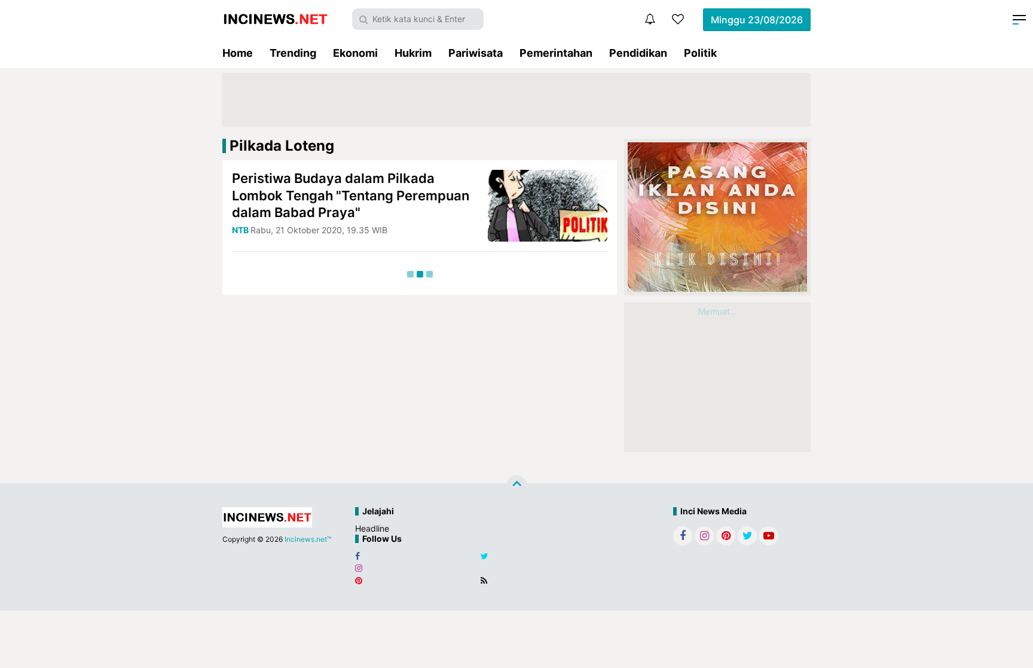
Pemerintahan (555, 53)
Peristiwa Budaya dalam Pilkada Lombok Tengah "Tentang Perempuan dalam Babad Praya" (350, 195)
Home (237, 53)
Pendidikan (638, 53)
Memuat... (717, 311)
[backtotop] (516, 485)
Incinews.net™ (308, 539)
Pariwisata (475, 53)
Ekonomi (355, 53)
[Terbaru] (649, 19)
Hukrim (413, 53)
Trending (293, 53)
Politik (700, 53)
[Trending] (678, 19)
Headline (372, 528)
